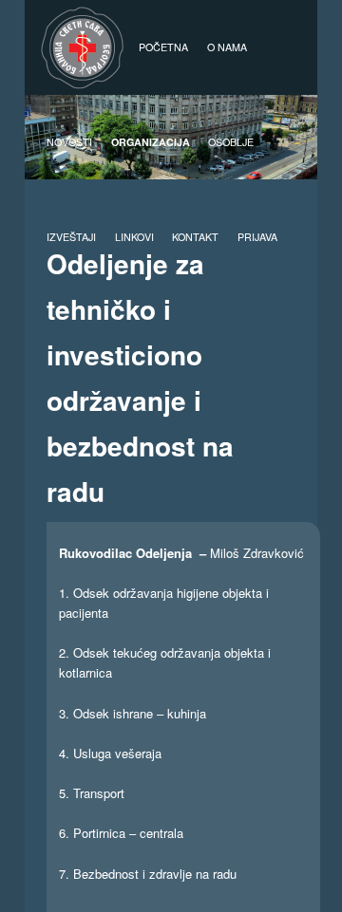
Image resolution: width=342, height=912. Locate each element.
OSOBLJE (231, 142)
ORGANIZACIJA (150, 142)
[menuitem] (257, 237)
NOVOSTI (69, 142)
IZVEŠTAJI (71, 237)
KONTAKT (195, 237)
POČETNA (163, 47)
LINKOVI (134, 237)
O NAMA (227, 47)
